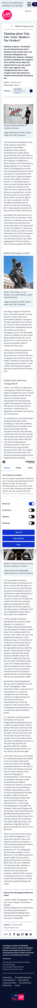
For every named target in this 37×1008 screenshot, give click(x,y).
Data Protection (23, 980)
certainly (7, 782)
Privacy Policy (7, 977)
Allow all (18, 532)
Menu (27, 11)
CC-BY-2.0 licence (18, 135)
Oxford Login (7, 985)
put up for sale (21, 49)
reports (17, 311)
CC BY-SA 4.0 (22, 573)
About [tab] (30, 468)
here (11, 411)
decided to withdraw (12, 59)
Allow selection (18, 538)
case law (18, 173)
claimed (13, 619)
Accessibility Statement (23, 977)
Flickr (22, 132)
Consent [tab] (7, 468)
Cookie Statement (9, 980)
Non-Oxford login (25, 983)
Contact (17, 985)
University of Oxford (9, 983)
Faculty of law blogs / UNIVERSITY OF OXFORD (13, 4)
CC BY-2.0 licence (18, 304)
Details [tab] (18, 468)
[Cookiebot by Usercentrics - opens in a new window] (26, 462)
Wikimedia (24, 570)
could (14, 763)
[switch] (32, 510)
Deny (18, 544)
